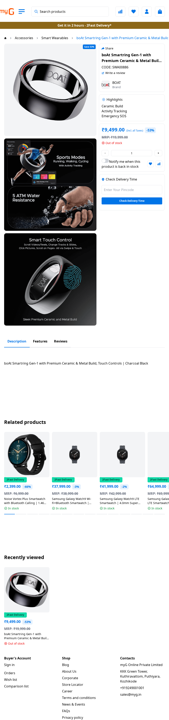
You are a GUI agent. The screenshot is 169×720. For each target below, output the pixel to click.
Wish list (10, 679)
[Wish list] (133, 11)
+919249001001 (132, 688)
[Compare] (120, 11)
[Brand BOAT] (106, 85)
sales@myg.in (130, 694)
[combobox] (70, 11)
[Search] (36, 11)
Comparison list (16, 686)
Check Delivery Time (131, 201)
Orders (9, 673)
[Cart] (160, 11)
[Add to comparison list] (159, 164)
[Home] (5, 38)
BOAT (116, 82)
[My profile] (147, 11)
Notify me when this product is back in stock (121, 164)
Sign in (9, 665)
